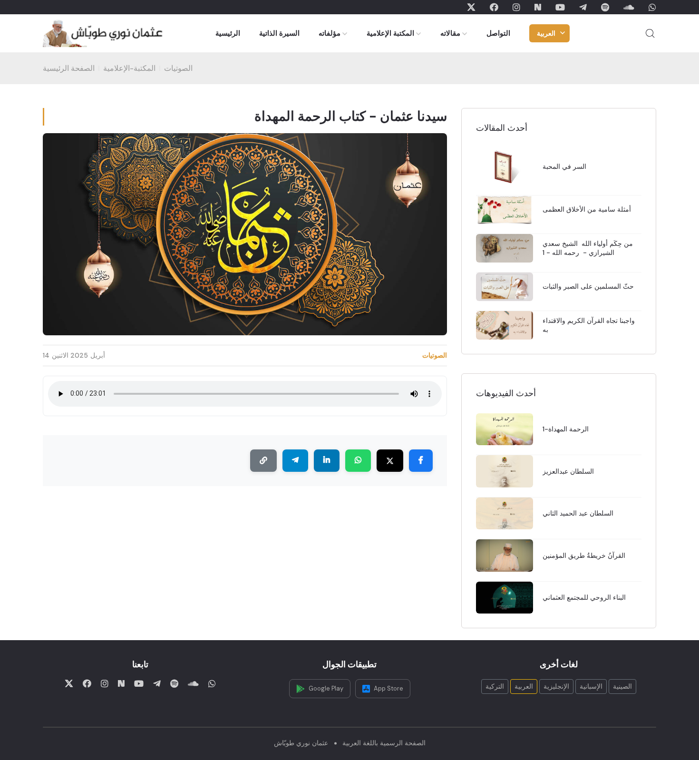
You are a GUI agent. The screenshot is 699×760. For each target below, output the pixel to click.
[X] (471, 7)
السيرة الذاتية (279, 33)
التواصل (498, 33)
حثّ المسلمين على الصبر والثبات (588, 286)
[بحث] (650, 33)
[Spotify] (605, 7)
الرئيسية (227, 33)
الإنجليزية (556, 686)
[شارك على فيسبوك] (421, 460)
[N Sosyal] (537, 7)
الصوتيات (178, 68)
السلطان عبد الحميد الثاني (578, 513)
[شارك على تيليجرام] (295, 460)
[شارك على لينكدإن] (327, 460)
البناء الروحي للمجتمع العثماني (584, 597)
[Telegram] (583, 7)
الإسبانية (591, 686)
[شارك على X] (390, 460)
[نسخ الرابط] (263, 460)
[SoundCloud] (628, 7)
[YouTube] (560, 7)
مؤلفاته (329, 33)
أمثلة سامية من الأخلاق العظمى (587, 209)
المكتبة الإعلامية (390, 33)
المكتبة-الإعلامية (129, 68)
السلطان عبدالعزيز (568, 471)
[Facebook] (494, 7)
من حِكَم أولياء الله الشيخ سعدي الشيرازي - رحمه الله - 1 (588, 248)
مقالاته (450, 33)
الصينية (622, 686)
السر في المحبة (564, 166)
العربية (546, 33)
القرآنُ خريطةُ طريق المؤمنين (584, 555)
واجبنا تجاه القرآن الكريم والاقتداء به (589, 325)
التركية (494, 686)
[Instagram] (516, 7)
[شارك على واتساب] (358, 460)
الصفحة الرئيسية (69, 68)
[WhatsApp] (652, 7)
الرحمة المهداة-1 (566, 429)
